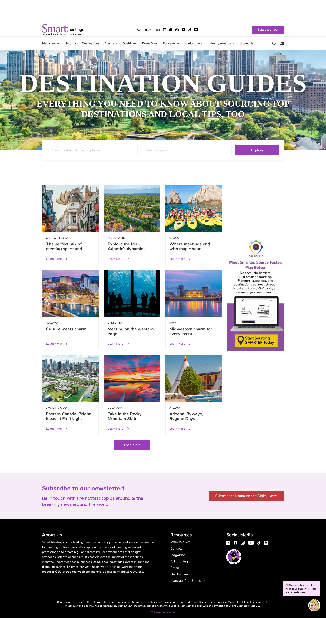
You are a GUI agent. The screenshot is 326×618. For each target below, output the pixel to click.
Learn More (54, 259)
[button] (314, 606)
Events (109, 43)
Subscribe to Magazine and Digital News (246, 495)
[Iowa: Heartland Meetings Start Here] (193, 293)
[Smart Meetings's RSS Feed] (196, 29)
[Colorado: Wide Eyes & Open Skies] (132, 378)
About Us (246, 43)
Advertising (179, 561)
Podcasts (169, 43)
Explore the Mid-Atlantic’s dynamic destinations (125, 248)
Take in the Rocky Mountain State (125, 416)
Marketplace (193, 43)
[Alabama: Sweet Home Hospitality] (70, 293)
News (69, 43)
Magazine (49, 43)
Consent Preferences (163, 612)
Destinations (90, 43)
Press (174, 567)
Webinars (130, 43)
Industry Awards (219, 43)
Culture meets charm (66, 329)
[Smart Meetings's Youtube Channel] (251, 542)
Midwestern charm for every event (190, 331)
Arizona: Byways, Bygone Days (186, 416)
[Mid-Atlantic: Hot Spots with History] (132, 208)
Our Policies (179, 574)
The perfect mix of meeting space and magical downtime (64, 248)
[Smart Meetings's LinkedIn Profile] (164, 29)
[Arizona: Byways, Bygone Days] (193, 378)
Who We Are (180, 542)
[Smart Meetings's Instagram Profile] (177, 29)
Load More (132, 445)
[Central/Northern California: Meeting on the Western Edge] (132, 293)
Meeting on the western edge (131, 331)
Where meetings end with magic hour (189, 246)
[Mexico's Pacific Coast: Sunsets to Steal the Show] (193, 208)
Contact (176, 548)
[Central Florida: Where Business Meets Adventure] (70, 208)
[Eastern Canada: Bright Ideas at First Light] (70, 378)
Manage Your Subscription (190, 580)
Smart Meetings (63, 29)
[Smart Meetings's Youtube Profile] (183, 30)
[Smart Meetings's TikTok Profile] (189, 29)
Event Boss (150, 43)
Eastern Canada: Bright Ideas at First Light (68, 416)
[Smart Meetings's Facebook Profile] (170, 29)
